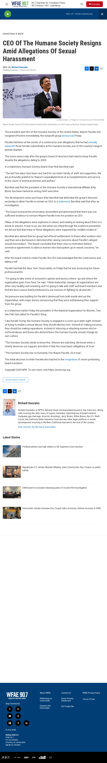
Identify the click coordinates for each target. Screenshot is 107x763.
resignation (71, 359)
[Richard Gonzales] (9, 407)
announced (68, 135)
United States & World (13, 33)
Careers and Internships (45, 707)
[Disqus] (53, 574)
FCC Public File (67, 706)
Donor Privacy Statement (67, 699)
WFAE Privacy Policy (91, 693)
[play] (7, 14)
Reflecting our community (46, 699)
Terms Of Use (89, 699)
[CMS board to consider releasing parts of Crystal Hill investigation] (12, 492)
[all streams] (103, 14)
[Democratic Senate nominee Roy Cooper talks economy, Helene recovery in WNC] (12, 513)
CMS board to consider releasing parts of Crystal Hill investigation (54, 487)
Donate (95, 4)
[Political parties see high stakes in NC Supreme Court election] (12, 451)
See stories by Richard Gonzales (37, 426)
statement (64, 201)
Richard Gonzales (20, 67)
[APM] (17, 757)
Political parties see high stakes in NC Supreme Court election (52, 446)
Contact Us (66, 693)
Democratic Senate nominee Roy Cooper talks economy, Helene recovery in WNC (61, 508)
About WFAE (45, 693)
